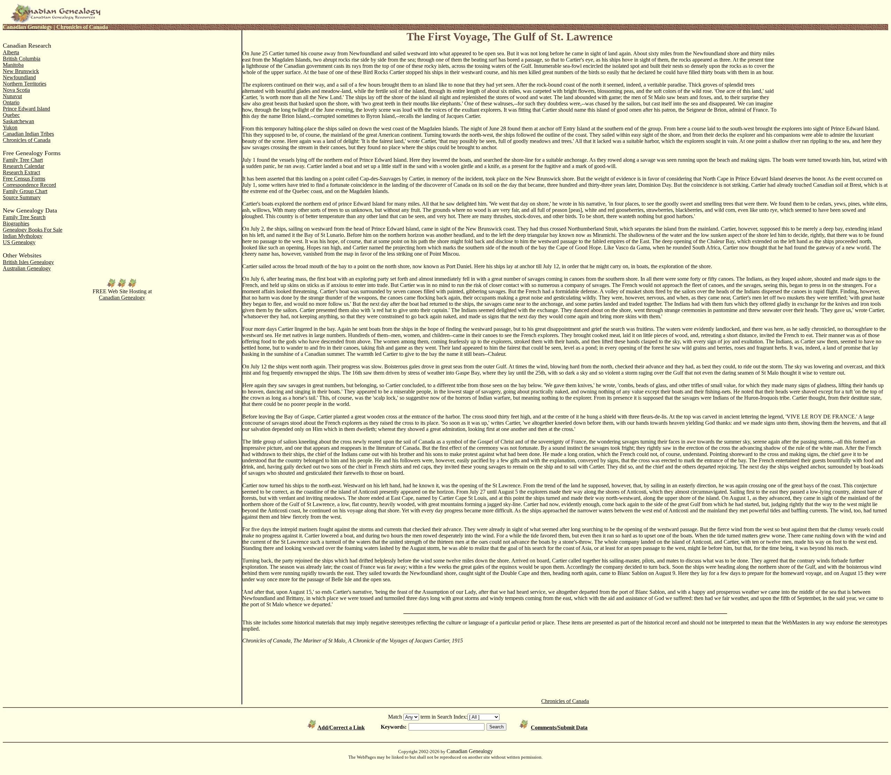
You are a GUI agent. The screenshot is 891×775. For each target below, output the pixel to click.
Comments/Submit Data (559, 727)
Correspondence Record (29, 185)
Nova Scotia (16, 90)
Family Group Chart (25, 191)
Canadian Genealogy (122, 298)
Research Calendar (23, 166)
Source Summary (22, 197)
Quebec (11, 115)
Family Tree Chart (23, 160)
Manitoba (13, 65)
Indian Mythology (22, 236)
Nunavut (12, 96)
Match (395, 717)
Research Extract (21, 172)
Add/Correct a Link (341, 727)
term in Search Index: (443, 717)
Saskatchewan (18, 121)
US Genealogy (19, 242)
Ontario (11, 102)
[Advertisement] (832, 77)
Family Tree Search (24, 217)
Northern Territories (24, 84)
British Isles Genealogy (28, 262)
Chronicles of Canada (26, 140)
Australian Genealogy (27, 268)
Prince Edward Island (26, 109)
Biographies (16, 223)
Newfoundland (19, 77)
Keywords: (394, 727)
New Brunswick (21, 71)
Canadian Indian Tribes (28, 134)
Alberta (11, 52)
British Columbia (21, 59)
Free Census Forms (24, 179)
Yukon (10, 127)
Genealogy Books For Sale (32, 230)
